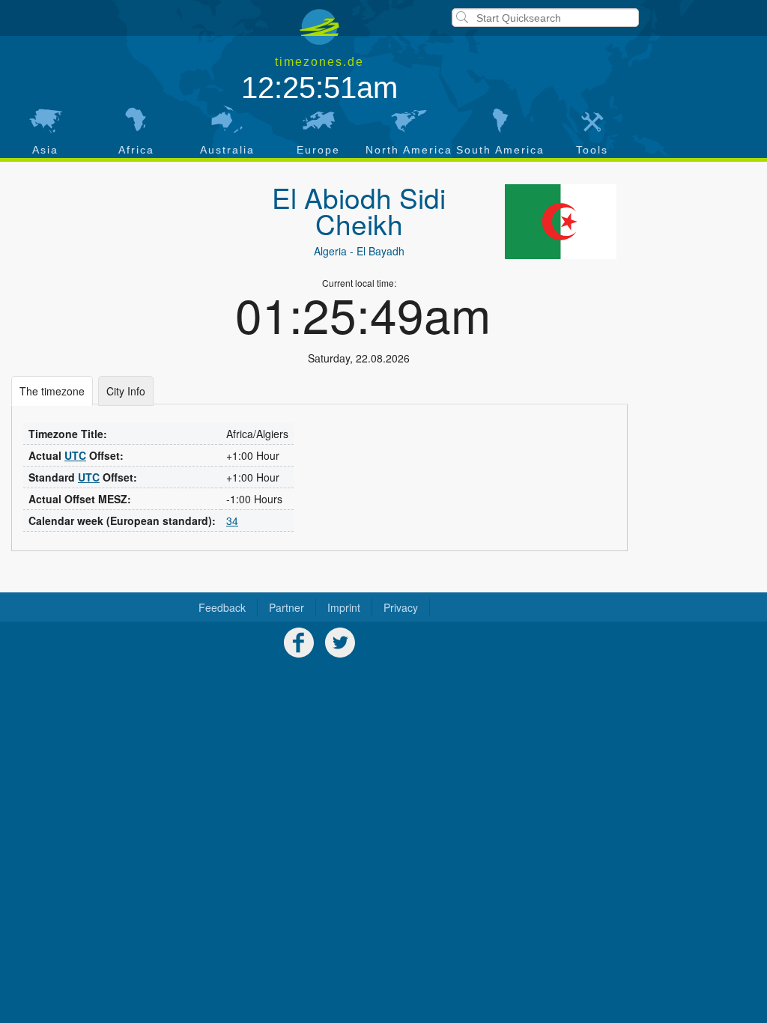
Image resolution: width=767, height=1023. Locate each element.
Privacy (401, 607)
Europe (318, 150)
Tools (592, 150)
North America (409, 150)
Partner (286, 607)
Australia (227, 150)
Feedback (222, 607)
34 (232, 520)
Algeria (330, 250)
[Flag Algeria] (561, 221)
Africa (136, 150)
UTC (75, 455)
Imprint (343, 607)
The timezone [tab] (52, 390)
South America (500, 150)
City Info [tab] (125, 390)
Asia (45, 150)
